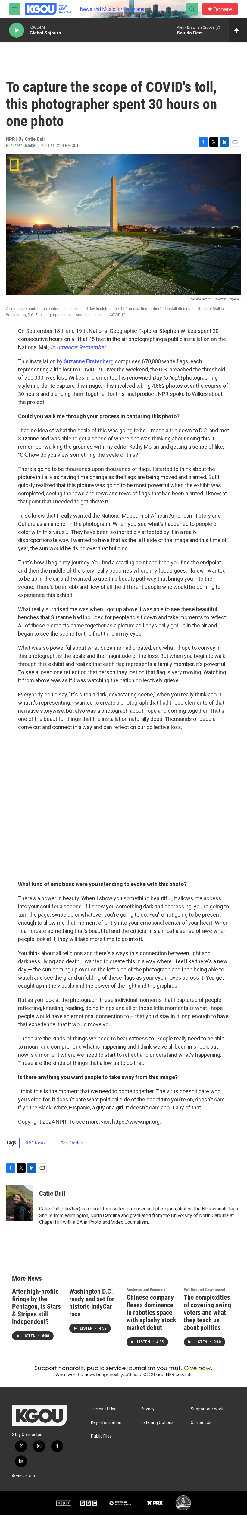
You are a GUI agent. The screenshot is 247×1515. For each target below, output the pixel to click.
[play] (16, 30)
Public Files (101, 1436)
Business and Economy (146, 1289)
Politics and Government (204, 1289)
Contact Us (201, 1422)
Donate (222, 9)
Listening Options (157, 1422)
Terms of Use (104, 1409)
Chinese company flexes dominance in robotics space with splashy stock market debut (151, 1312)
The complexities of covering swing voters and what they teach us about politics (207, 1312)
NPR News (35, 1143)
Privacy (148, 1409)
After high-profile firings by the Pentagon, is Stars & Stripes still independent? (36, 1306)
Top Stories (72, 1143)
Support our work (207, 1409)
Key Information (106, 1422)
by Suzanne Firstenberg (85, 361)
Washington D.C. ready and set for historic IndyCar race (91, 1303)
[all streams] (238, 30)
